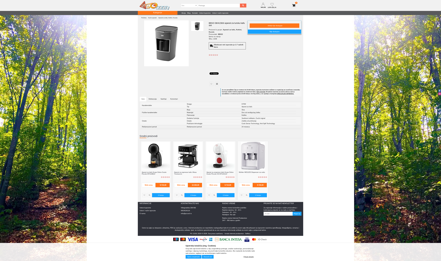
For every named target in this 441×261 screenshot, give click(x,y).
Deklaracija (153, 99)
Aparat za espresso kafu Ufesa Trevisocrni (185, 173)
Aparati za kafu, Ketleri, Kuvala (167, 18)
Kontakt (195, 13)
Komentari (174, 99)
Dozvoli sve (208, 257)
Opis (143, 99)
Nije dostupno (275, 32)
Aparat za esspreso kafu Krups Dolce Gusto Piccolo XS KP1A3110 (219, 173)
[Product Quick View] (149, 195)
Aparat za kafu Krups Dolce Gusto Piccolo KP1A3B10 (154, 173)
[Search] (243, 5)
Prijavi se (297, 214)
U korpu (161, 195)
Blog (189, 13)
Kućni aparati (152, 18)
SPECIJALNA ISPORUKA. (285, 94)
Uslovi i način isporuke (220, 13)
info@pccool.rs (186, 213)
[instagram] (439, 93)
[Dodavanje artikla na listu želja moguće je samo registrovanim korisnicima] (211, 84)
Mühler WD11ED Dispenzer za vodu (252, 172)
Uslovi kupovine (205, 13)
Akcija (183, 13)
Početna (143, 18)
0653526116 (185, 210)
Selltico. (248, 233)
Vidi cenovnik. (260, 92)
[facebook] (439, 90)
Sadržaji (163, 99)
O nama (142, 213)
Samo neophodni (193, 257)
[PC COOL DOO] (154, 5)
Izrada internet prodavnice (234, 233)
